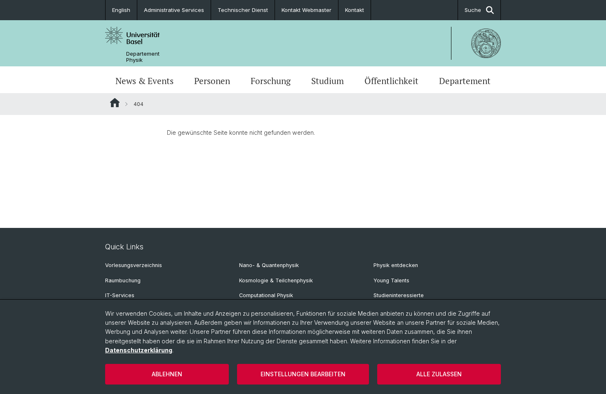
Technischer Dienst (243, 10)
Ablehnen (167, 374)
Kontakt (354, 10)
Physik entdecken (395, 265)
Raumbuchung (123, 280)
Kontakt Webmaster (306, 10)
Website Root (115, 102)
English (121, 10)
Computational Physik (266, 295)
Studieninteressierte (398, 295)
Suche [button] (473, 10)
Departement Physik (143, 57)
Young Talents (391, 280)
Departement (465, 81)
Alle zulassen (439, 374)
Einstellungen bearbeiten (303, 374)
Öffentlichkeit (391, 81)
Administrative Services (174, 10)
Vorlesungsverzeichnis (133, 265)
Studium (327, 81)
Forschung (271, 81)
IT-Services (119, 295)
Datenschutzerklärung (138, 350)
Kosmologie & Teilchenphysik (276, 280)
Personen (212, 81)
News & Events (144, 81)
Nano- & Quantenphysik (269, 265)
